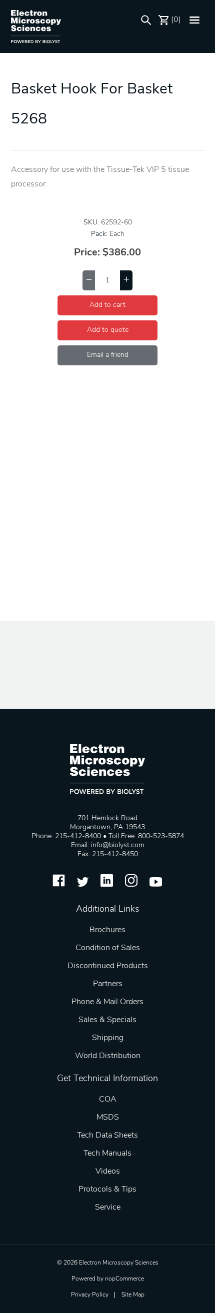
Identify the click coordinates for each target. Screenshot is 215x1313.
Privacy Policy (89, 1295)
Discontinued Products (108, 966)
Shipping (108, 1038)
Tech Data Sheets (107, 1136)
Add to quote (107, 330)
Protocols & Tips (107, 1190)
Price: (87, 253)
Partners (107, 984)
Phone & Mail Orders (108, 1002)
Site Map (133, 1295)
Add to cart (108, 305)
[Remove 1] (88, 280)
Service (107, 1208)
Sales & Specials (107, 1020)
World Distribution (107, 1056)
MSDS (107, 1118)
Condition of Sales (108, 948)
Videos (108, 1172)
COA (107, 1100)
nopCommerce (124, 1279)
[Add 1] (126, 280)
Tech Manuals (108, 1154)
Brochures (108, 930)
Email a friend (107, 355)
